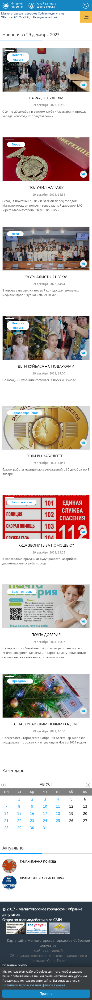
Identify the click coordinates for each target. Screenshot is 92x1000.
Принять (46, 993)
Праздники (20, 681)
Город (16, 144)
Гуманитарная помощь (38, 861)
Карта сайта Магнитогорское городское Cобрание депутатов (48, 943)
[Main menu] (86, 17)
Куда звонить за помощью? (46, 545)
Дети (15, 234)
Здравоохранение (25, 413)
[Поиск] (85, 6)
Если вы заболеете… (46, 455)
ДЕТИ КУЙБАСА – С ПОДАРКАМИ (46, 366)
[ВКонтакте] (83, 84)
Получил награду (46, 187)
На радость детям (46, 97)
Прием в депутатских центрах (42, 878)
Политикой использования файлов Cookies (33, 985)
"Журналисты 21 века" (46, 276)
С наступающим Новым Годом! (46, 723)
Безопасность (22, 502)
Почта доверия (46, 634)
